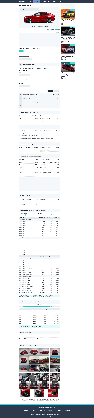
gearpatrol (42, 410)
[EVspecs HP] (22, 1)
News (60, 1)
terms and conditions (41, 414)
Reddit (55, 29)
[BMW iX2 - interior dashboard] (44, 368)
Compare (54, 1)
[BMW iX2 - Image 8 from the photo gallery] (55, 360)
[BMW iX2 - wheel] (25, 393)
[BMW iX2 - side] (44, 352)
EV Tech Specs (24, 5)
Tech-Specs (36, 1)
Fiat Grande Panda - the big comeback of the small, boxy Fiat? (68, 21)
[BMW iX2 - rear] (34, 352)
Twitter (51, 29)
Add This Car (41, 26)
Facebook (53, 29)
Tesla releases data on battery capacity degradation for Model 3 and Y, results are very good (68, 74)
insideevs (34, 410)
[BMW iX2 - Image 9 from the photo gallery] (24, 368)
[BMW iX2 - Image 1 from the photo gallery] (24, 352)
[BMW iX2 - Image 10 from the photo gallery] (34, 368)
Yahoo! (26, 410)
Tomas (64, 24)
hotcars (59, 410)
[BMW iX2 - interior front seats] (34, 377)
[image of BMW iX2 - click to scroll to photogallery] (39, 17)
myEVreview (55, 416)
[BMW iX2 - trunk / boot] (24, 385)
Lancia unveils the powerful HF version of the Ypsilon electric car (67, 56)
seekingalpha (51, 410)
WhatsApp (57, 29)
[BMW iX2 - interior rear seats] (44, 377)
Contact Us (33, 414)
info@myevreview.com (39, 416)
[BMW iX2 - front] (55, 352)
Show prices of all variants (24, 75)
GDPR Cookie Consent (58, 414)
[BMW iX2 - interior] (55, 368)
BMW (28, 5)
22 (68, 41)
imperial (56, 90)
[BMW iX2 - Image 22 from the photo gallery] (39, 393)
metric (50, 90)
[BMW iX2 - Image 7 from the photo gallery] (44, 360)
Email (59, 29)
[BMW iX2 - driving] (34, 360)
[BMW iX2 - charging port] (53, 393)
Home (20, 5)
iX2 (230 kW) (24, 56)
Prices (30, 1)
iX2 (30, 5)
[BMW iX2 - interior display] (24, 377)
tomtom (67, 410)
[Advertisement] (39, 40)
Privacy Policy (50, 414)
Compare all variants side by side (25, 58)
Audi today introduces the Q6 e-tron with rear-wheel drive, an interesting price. (68, 38)
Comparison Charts (45, 1)
